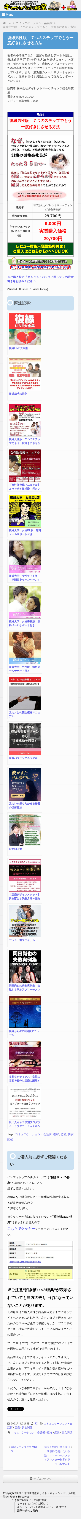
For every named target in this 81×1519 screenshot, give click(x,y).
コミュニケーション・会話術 (33, 1134)
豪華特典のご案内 (27, 1510)
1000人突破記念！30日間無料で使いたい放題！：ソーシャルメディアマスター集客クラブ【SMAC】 (56, 1455)
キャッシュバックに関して (32, 1503)
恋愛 (63, 1134)
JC (36, 1423)
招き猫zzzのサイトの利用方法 (29, 1500)
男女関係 (27, 1427)
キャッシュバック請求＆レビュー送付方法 (41, 1507)
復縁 (56, 1134)
